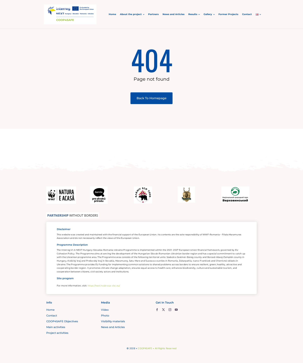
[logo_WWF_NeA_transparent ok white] (61, 188)
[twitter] (163, 309)
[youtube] (176, 309)
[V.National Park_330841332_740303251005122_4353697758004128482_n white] (235, 188)
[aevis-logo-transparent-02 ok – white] (99, 188)
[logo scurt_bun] (70, 6)
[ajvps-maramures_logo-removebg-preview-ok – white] (186, 188)
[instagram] (170, 309)
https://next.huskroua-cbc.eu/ (104, 285)
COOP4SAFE (145, 348)
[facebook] (157, 309)
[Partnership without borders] (72, 214)
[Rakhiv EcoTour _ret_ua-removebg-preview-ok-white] (143, 188)
